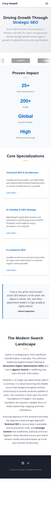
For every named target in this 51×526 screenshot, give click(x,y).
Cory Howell (9, 3)
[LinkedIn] (23, 463)
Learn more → (12, 193)
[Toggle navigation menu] (47, 3)
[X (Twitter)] (28, 463)
